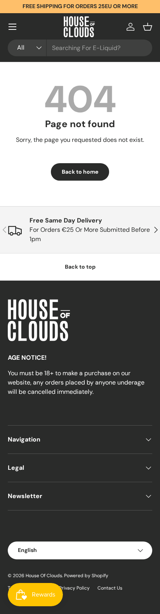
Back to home (80, 171)
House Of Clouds (44, 576)
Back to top (80, 266)
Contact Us (109, 588)
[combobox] (80, 48)
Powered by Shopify (86, 576)
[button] (147, 26)
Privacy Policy (74, 588)
